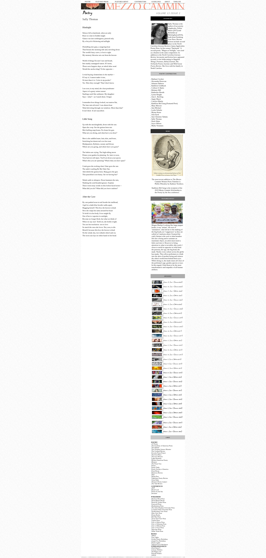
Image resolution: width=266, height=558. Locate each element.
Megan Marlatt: (157, 225)
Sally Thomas (173, 24)
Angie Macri (156, 99)
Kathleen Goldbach (158, 86)
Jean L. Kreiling (157, 97)
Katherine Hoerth (157, 92)
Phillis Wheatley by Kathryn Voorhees (169, 184)
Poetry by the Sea (164, 192)
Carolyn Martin (157, 101)
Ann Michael (156, 108)
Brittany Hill (156, 90)
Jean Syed (155, 115)
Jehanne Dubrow (157, 83)
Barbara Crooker (157, 79)
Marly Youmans (157, 126)
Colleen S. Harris (157, 88)
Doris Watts (155, 121)
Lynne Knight (156, 95)
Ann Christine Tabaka (159, 117)
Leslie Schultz (156, 110)
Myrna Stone (156, 112)
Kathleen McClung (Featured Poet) (164, 103)
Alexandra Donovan (158, 81)
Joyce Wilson (156, 123)
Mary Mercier (156, 106)
